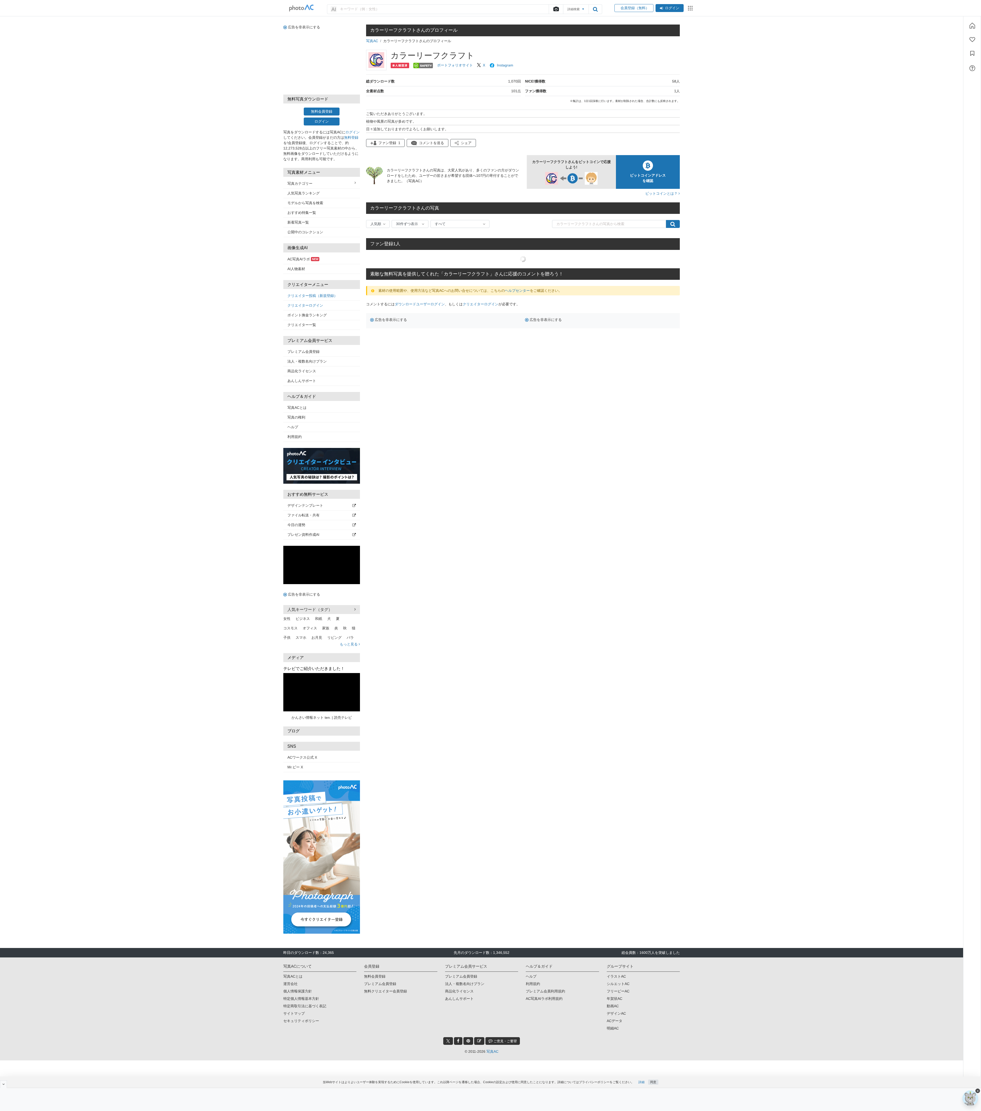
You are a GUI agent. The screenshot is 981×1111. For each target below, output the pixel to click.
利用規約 (294, 437)
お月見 (316, 637)
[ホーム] (972, 25)
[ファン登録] (972, 39)
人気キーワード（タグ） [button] (309, 609)
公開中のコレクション (305, 232)
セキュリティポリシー (301, 1021)
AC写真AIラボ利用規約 (544, 999)
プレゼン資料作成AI (303, 535)
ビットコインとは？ (662, 193)
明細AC (613, 1028)
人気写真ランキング (303, 193)
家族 (325, 628)
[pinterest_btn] (468, 1041)
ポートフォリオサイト (455, 65)
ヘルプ (292, 427)
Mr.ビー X (295, 767)
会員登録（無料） (634, 8)
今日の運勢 (296, 525)
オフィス (310, 628)
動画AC (613, 1006)
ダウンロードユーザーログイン (420, 304)
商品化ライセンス (301, 371)
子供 (286, 637)
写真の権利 (296, 417)
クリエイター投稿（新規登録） (312, 296)
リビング (334, 637)
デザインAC (616, 1013)
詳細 (641, 1082)
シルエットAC (618, 984)
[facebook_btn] (458, 1041)
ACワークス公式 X (302, 757)
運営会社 (290, 984)
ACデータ (614, 1021)
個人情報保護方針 (297, 991)
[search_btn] (595, 9)
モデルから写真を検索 (305, 203)
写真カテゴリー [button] (299, 183)
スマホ (301, 637)
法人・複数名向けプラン (307, 361)
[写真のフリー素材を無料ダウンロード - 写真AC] (301, 8)
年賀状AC (614, 999)
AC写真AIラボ (302, 259)
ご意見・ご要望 (505, 1041)
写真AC (372, 41)
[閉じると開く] (3, 1084)
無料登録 (351, 137)
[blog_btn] (479, 1041)
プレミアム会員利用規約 (545, 991)
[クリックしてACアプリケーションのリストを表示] (690, 8)
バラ (350, 637)
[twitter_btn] (448, 1041)
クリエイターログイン (305, 305)
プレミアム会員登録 (303, 352)
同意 (653, 1082)
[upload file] (556, 9)
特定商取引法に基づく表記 (304, 1006)
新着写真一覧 (298, 222)
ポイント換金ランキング (307, 315)
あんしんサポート (301, 381)
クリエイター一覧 (301, 325)
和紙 (318, 619)
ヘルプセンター (517, 290)
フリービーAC (618, 991)
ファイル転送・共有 (303, 515)
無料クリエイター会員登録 (385, 991)
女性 (286, 619)
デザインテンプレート (305, 505)
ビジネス (303, 619)
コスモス (290, 628)
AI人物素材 (296, 269)
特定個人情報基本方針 (301, 999)
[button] (463, 143)
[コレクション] (972, 53)
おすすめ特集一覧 (301, 213)
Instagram (505, 65)
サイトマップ (294, 1013)
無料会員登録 (321, 111)
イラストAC (616, 976)
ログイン (672, 8)
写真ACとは (297, 408)
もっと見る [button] (349, 644)
